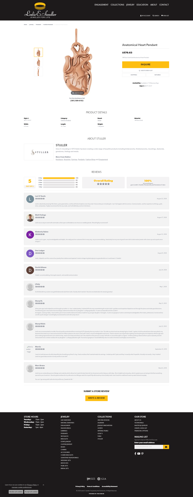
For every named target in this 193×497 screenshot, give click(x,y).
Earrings (74, 160)
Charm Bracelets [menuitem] (67, 455)
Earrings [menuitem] (64, 431)
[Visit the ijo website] (91, 479)
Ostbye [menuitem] (100, 428)
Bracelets (67, 160)
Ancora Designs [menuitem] (103, 420)
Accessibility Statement (109, 486)
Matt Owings (40, 215)
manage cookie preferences (21, 487)
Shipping (134, 75)
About (153, 5)
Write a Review (96, 398)
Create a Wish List (140, 428)
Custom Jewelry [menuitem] (66, 444)
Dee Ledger (40, 251)
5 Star (40, 178)
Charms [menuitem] (63, 449)
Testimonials (139, 423)
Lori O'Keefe (40, 196)
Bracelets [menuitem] (64, 439)
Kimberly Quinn (41, 232)
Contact (164, 5)
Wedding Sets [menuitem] (66, 460)
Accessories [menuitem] (65, 452)
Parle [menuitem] (99, 436)
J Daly (37, 284)
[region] (77, 62)
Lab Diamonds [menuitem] (66, 420)
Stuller (99, 120)
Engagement (101, 5)
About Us (137, 420)
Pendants (38, 24)
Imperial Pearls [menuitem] (103, 431)
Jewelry (130, 5)
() (77, 178)
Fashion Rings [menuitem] (66, 428)
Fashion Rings (90, 160)
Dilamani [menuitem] (101, 423)
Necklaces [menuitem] (64, 436)
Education (142, 5)
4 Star (40, 180)
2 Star (40, 185)
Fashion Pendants (48, 24)
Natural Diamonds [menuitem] (67, 423)
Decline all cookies (15, 492)
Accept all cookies (31, 492)
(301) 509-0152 (77, 101)
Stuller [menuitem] (100, 439)
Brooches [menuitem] (64, 463)
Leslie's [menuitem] (100, 433)
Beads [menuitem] (63, 447)
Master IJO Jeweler (140, 425)
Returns (158, 75)
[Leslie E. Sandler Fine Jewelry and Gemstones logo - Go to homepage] (41, 10)
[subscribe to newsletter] (166, 447)
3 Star (40, 182)
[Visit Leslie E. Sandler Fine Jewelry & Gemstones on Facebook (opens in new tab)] (135, 453)
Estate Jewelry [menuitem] (66, 441)
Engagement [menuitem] (65, 425)
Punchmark (100, 493)
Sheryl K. (39, 301)
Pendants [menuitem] (64, 433)
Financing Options (141, 431)
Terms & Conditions (93, 486)
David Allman (40, 267)
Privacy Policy (80, 486)
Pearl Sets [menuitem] (64, 466)
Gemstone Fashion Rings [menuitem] (70, 457)
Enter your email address (144, 443)
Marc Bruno (40, 366)
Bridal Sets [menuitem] (65, 468)
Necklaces (59, 160)
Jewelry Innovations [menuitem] (105, 425)
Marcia (38, 347)
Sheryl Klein (40, 324)
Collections (117, 5)
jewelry (31, 24)
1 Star (40, 187)
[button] (145, 15)
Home (25, 24)
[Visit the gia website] (101, 479)
